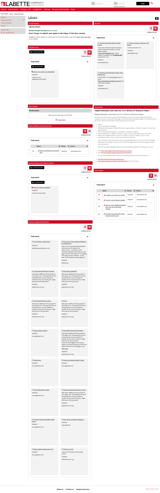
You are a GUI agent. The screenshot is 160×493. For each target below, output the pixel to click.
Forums (3, 26)
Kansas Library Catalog (40, 330)
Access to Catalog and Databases (39, 222)
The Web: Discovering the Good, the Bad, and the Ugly (115, 215)
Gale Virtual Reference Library (42, 301)
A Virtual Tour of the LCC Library (115, 195)
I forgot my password (119, 6)
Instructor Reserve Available (41, 187)
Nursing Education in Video (41, 390)
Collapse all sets (86, 56)
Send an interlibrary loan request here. (49, 151)
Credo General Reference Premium (43, 271)
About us (60, 489)
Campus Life (25, 9)
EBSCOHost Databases (70, 271)
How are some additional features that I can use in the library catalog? (115, 207)
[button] (36, 51)
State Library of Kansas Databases (73, 419)
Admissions (13, 9)
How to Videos (98, 170)
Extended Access (34, 47)
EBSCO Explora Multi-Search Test (43, 449)
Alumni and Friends (60, 9)
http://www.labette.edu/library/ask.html (109, 81)
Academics (37, 9)
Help (73, 9)
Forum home (62, 120)
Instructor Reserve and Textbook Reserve (41, 163)
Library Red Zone (19, 14)
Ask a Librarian (33, 106)
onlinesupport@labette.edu (106, 53)
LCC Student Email (8, 33)
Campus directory (82, 489)
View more (65, 349)
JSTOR (65, 301)
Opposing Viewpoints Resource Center (74, 390)
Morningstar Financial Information (73, 330)
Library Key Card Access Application (44, 72)
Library (47, 9)
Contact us (70, 489)
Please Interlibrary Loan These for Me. (40, 126)
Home (3, 9)
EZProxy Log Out (68, 449)
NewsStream (37, 360)
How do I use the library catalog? (115, 200)
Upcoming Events (34, 23)
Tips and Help (98, 107)
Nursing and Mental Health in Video (73, 360)
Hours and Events (6, 23)
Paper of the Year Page (83, 37)
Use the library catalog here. (41, 242)
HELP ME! (97, 23)
